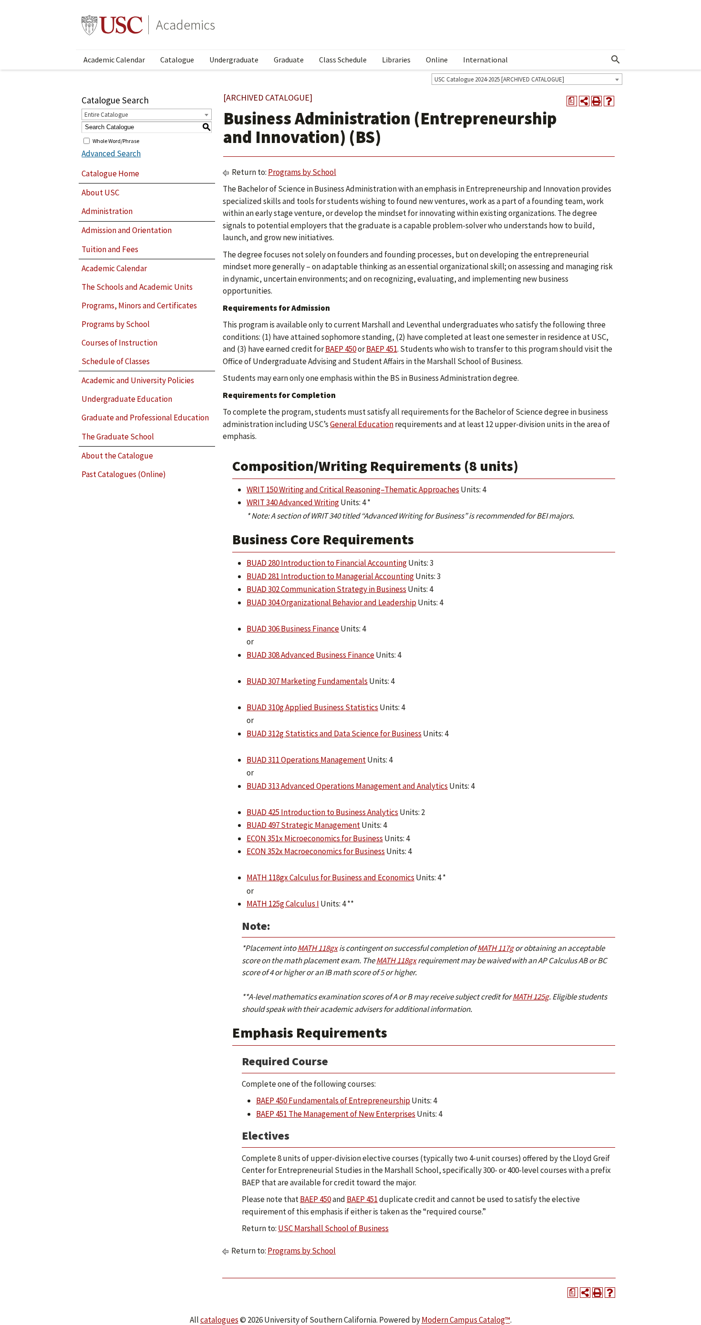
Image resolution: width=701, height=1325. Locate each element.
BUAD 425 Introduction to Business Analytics (322, 812)
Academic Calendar (114, 59)
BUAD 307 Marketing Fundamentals (307, 681)
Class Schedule (343, 59)
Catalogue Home (110, 173)
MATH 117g (495, 948)
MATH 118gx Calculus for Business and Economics (330, 877)
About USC (100, 192)
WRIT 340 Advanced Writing (293, 502)
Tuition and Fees (110, 249)
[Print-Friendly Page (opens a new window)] (596, 101)
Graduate (289, 59)
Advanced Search (111, 153)
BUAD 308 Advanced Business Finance (310, 655)
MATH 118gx (318, 948)
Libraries (396, 59)
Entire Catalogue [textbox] (106, 115)
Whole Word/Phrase (116, 140)
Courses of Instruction (119, 342)
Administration (107, 211)
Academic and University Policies (138, 380)
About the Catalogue (117, 455)
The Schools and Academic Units (137, 287)
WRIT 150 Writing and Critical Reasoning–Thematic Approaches (353, 489)
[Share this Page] (584, 101)
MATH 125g (531, 996)
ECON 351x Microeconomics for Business (315, 838)
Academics (185, 24)
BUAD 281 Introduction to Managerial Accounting (330, 576)
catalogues (219, 1320)
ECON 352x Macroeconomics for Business (316, 851)
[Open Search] (615, 59)
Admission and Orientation (127, 230)
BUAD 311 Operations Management (306, 759)
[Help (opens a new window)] (609, 101)
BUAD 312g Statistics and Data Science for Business (334, 733)
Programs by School (116, 324)
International (485, 59)
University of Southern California (112, 24)
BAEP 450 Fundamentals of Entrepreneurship (333, 1100)
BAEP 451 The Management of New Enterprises (335, 1114)
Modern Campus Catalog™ (466, 1320)
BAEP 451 (381, 349)
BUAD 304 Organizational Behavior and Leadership (331, 602)
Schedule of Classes (116, 361)
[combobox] (527, 79)
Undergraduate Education (127, 399)
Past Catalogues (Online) (124, 474)
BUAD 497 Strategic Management (303, 825)
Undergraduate (233, 59)
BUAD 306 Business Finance (293, 628)
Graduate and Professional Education (145, 417)
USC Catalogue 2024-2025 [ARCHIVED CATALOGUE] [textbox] (499, 79)
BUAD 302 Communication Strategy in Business (326, 589)
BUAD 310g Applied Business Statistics (312, 707)
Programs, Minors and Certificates (139, 305)
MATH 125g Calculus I (283, 903)
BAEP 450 (340, 349)
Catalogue (177, 59)
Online (437, 59)
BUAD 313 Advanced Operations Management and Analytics (347, 786)
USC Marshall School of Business (333, 1228)
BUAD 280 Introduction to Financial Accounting (327, 563)
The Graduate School (118, 436)
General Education (361, 424)
